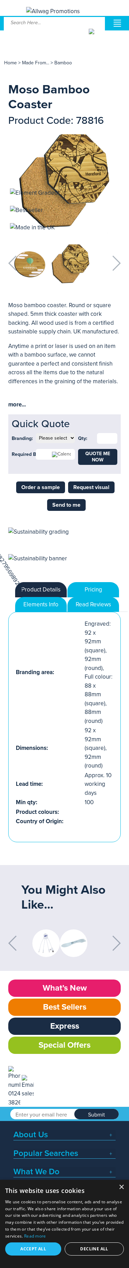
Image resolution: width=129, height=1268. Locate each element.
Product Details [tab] (41, 589)
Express (64, 1026)
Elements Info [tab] (40, 604)
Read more (35, 1236)
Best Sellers (64, 1007)
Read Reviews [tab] (93, 604)
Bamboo (63, 63)
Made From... (36, 63)
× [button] (121, 1187)
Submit (96, 1114)
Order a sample (40, 487)
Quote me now (97, 457)
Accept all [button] (33, 1249)
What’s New (65, 988)
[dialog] (64, 1224)
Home (10, 63)
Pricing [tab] (93, 589)
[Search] (96, 37)
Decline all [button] (94, 1249)
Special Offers (64, 1045)
